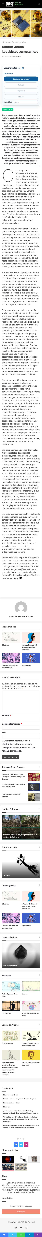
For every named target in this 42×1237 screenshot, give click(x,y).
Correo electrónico (12, 724)
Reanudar (21, 91)
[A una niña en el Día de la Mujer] (31, 1006)
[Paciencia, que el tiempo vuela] (11, 986)
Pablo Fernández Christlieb (12, 57)
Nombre (6, 715)
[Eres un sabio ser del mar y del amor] (31, 1055)
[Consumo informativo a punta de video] (11, 658)
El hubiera (5, 645)
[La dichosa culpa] (11, 1036)
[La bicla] (31, 986)
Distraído (6, 875)
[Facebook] (18, 1138)
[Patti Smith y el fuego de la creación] (34, 797)
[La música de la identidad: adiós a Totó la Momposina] (34, 787)
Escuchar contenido (21, 79)
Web (4, 732)
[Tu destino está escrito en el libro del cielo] (31, 1036)
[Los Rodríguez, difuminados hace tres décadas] (8, 1167)
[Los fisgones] (11, 1006)
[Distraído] (21, 1159)
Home (7, 42)
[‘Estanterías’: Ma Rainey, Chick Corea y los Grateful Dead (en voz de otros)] (34, 777)
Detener (21, 97)
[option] (21, 827)
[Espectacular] (31, 658)
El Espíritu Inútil (19, 47)
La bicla (24, 994)
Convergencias (19, 42)
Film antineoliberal (10, 965)
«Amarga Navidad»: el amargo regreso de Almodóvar (29, 647)
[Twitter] (21, 1138)
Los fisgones (6, 1013)
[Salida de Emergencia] (15, 4)
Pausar (21, 85)
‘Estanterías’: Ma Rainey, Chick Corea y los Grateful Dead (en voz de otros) (13, 776)
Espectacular (26, 665)
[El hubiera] (11, 637)
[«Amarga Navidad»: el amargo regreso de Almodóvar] (31, 637)
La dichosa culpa (7, 1043)
